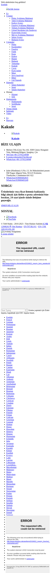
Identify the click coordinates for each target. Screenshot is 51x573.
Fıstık (14, 52)
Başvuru (9, 120)
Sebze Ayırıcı (17, 37)
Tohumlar (15, 63)
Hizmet (15, 94)
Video (8, 113)
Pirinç (14, 44)
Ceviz (14, 68)
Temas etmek (11, 109)
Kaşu (14, 54)
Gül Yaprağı (16, 80)
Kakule (15, 66)
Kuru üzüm (16, 71)
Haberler (9, 82)
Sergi (14, 87)
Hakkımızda (11, 99)
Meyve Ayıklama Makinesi (23, 35)
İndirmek (10, 111)
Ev (7, 13)
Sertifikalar (16, 104)
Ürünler (9, 16)
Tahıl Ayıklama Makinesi (22, 21)
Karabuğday (17, 47)
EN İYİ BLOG (30, 226)
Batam (14, 59)
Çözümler (10, 42)
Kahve (14, 56)
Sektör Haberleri (18, 90)
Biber (14, 78)
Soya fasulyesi (17, 75)
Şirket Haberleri (18, 85)
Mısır (14, 73)
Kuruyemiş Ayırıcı (19, 32)
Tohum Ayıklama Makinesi (23, 28)
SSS (13, 97)
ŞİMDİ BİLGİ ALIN (10, 205)
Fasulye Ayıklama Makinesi (23, 25)
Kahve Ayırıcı (17, 23)
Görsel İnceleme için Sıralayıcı (24, 30)
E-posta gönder (7, 234)
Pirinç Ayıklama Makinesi (22, 18)
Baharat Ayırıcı (18, 40)
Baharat (15, 61)
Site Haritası (17, 226)
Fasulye (15, 49)
